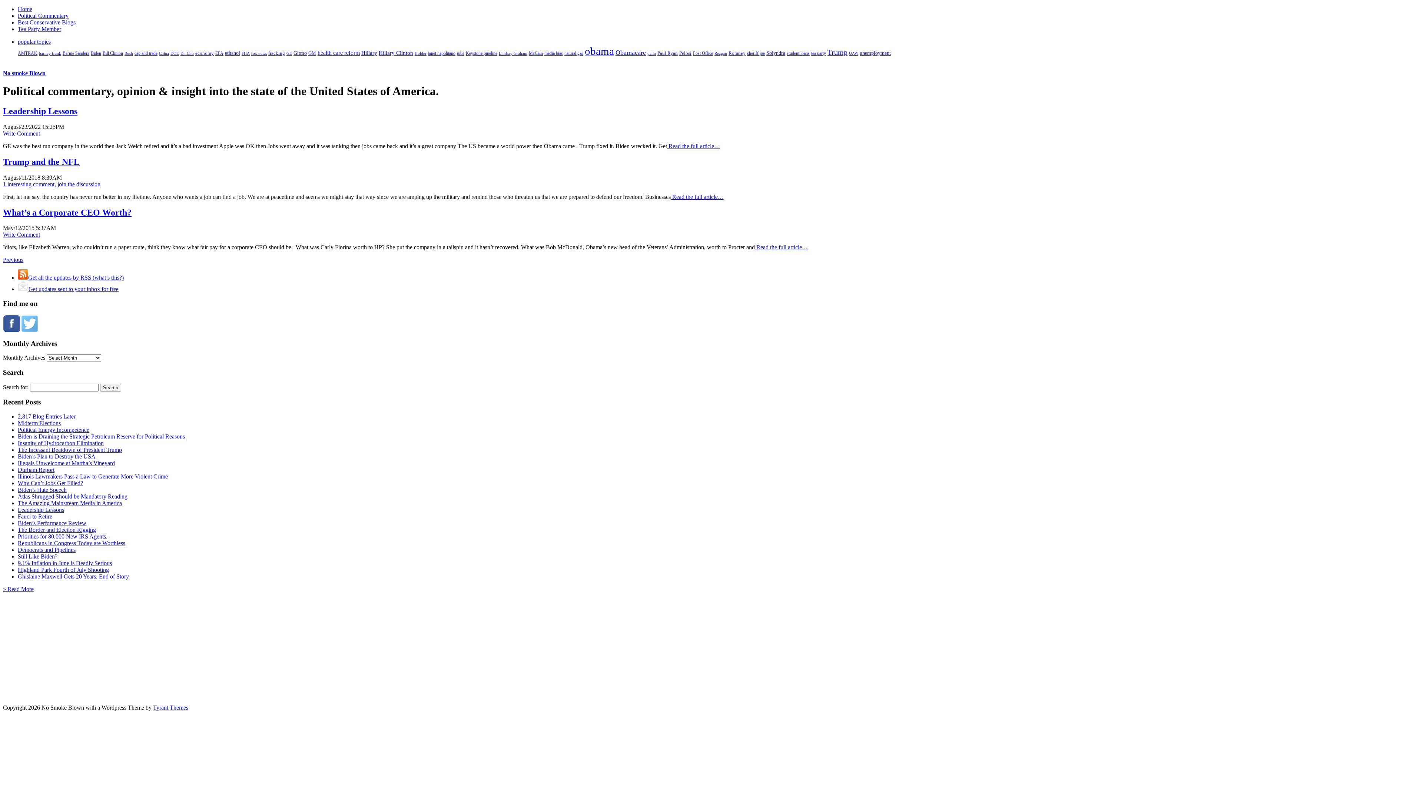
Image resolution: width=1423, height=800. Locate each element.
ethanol (232, 53)
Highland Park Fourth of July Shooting (63, 570)
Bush (129, 53)
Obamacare (631, 52)
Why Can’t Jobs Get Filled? (50, 483)
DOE (174, 53)
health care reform (339, 53)
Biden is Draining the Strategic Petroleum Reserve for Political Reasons (101, 436)
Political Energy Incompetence (53, 430)
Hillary (369, 53)
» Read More (18, 589)
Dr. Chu (187, 53)
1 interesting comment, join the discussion (51, 184)
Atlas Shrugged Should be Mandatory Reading (72, 496)
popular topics (34, 42)
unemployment (875, 53)
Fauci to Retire (35, 516)
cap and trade (146, 53)
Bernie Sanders (76, 53)
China (164, 53)
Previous (13, 260)
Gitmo (300, 53)
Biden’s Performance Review (52, 523)
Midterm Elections (39, 423)
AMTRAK (27, 53)
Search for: (16, 387)
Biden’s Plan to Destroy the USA (57, 456)
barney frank (50, 53)
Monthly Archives (24, 357)
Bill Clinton (113, 53)
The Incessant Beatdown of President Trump (70, 450)
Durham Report (36, 470)
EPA (219, 53)
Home (25, 9)
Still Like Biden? (37, 556)
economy (204, 53)
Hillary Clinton (396, 53)
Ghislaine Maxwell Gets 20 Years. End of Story (73, 576)
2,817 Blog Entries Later (47, 416)
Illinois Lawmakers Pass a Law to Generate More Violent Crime (93, 476)
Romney (737, 53)
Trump (837, 52)
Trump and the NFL (41, 162)
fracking (276, 53)
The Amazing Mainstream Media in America (70, 503)
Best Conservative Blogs (47, 22)
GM (312, 53)
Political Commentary (43, 16)
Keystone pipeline (481, 53)
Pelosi (685, 53)
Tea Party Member (39, 29)
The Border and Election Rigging (57, 530)
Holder (421, 53)
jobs (460, 53)
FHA (246, 53)
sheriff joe (756, 53)
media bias (553, 53)
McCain (536, 53)
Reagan (720, 53)
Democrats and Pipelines (47, 550)
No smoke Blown (24, 73)
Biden (96, 53)
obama (599, 51)
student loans (798, 53)
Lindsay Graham (513, 53)
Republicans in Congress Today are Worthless (71, 543)
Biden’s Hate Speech (42, 490)
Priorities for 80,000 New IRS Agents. (62, 536)
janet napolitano (441, 53)
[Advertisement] (711, 639)
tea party (818, 53)
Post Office (703, 53)
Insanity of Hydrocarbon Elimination (61, 443)
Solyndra (775, 53)
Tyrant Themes (170, 707)
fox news (259, 53)
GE (289, 53)
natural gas (573, 53)
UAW (853, 53)
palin (651, 53)
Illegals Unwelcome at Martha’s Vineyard (66, 463)
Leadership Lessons (40, 111)
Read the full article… (693, 146)
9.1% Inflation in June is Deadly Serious (65, 563)
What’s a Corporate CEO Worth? (67, 212)
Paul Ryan (667, 53)
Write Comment (21, 133)
